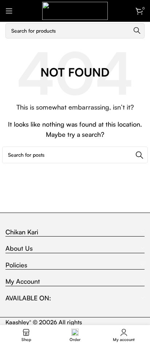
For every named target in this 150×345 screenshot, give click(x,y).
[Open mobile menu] (9, 11)
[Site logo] (75, 10)
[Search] (137, 30)
